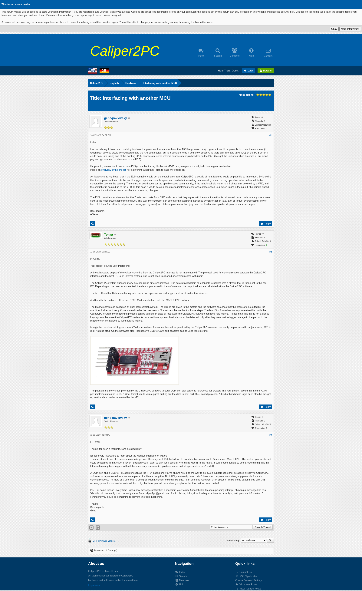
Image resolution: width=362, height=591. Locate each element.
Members (183, 580)
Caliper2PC (96, 83)
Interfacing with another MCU (160, 83)
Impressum (94, 585)
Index (181, 572)
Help (181, 584)
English (114, 83)
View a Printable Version (104, 541)
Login (250, 70)
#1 (270, 135)
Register (267, 70)
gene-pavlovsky (115, 118)
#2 (270, 252)
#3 (270, 435)
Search (182, 576)
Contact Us (245, 572)
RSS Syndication (248, 576)
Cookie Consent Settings (248, 580)
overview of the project (113, 169)
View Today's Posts (250, 588)
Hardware (130, 83)
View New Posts (248, 584)
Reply (267, 223)
